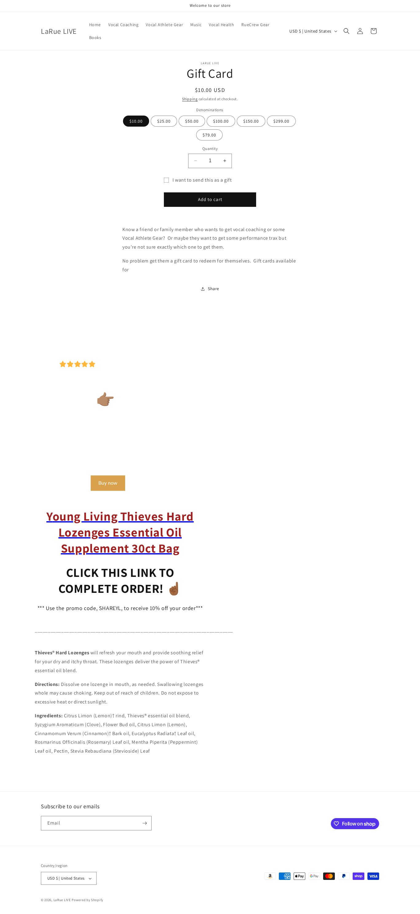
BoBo (43, 364)
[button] (346, 31)
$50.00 (192, 121)
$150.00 (251, 121)
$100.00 (221, 121)
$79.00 (209, 135)
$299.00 (281, 121)
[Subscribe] (144, 823)
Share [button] (213, 288)
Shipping (190, 99)
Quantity (210, 148)
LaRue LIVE (62, 900)
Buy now (107, 483)
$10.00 (136, 121)
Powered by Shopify (87, 900)
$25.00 (164, 121)
